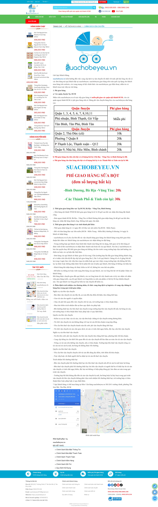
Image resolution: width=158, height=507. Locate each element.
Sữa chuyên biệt (67, 17)
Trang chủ (57, 26)
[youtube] (118, 485)
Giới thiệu (30, 1)
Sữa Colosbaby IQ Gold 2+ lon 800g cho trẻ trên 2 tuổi (41, 97)
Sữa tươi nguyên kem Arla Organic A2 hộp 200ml (40, 107)
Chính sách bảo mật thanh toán (69, 453)
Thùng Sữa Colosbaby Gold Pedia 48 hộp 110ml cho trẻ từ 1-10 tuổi (41, 87)
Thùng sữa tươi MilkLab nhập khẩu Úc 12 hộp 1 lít (41, 254)
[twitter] (112, 485)
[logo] (32, 9)
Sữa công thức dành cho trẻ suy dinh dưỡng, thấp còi (42, 307)
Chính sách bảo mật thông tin (68, 449)
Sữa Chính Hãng (41, 274)
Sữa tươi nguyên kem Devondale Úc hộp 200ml (40, 118)
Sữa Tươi (52, 17)
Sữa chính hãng (41, 282)
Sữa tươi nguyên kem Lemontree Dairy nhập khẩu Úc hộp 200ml (40, 182)
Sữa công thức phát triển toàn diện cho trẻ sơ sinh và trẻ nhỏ (43, 319)
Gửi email (102, 2)
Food (104, 17)
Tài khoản (116, 2)
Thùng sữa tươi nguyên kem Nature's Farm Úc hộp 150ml (41, 170)
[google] (115, 485)
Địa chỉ (37, 1)
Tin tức (44, 1)
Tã (95, 17)
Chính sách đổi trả (63, 464)
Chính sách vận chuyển (91, 488)
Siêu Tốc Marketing (82, 505)
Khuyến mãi (32, 21)
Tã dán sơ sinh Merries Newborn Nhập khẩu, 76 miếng (41, 231)
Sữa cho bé (39, 17)
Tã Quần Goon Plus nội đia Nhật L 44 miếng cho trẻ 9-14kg (41, 145)
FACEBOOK (106, 11)
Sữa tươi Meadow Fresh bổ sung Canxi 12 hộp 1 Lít (41, 157)
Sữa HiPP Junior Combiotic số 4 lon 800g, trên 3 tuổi (40, 65)
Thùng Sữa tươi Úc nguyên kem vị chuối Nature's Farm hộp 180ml (41, 45)
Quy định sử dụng (63, 468)
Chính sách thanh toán (65, 457)
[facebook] (109, 485)
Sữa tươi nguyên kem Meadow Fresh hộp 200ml (40, 35)
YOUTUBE (119, 11)
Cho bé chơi (115, 17)
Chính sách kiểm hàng (65, 460)
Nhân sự (86, 494)
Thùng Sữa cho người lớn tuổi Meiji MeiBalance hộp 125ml (41, 194)
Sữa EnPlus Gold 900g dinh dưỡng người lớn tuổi (41, 207)
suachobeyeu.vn (59, 79)
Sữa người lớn (84, 17)
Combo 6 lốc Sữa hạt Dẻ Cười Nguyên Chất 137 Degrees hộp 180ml (41, 55)
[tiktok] (121, 485)
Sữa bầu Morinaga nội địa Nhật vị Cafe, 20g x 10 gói (41, 219)
